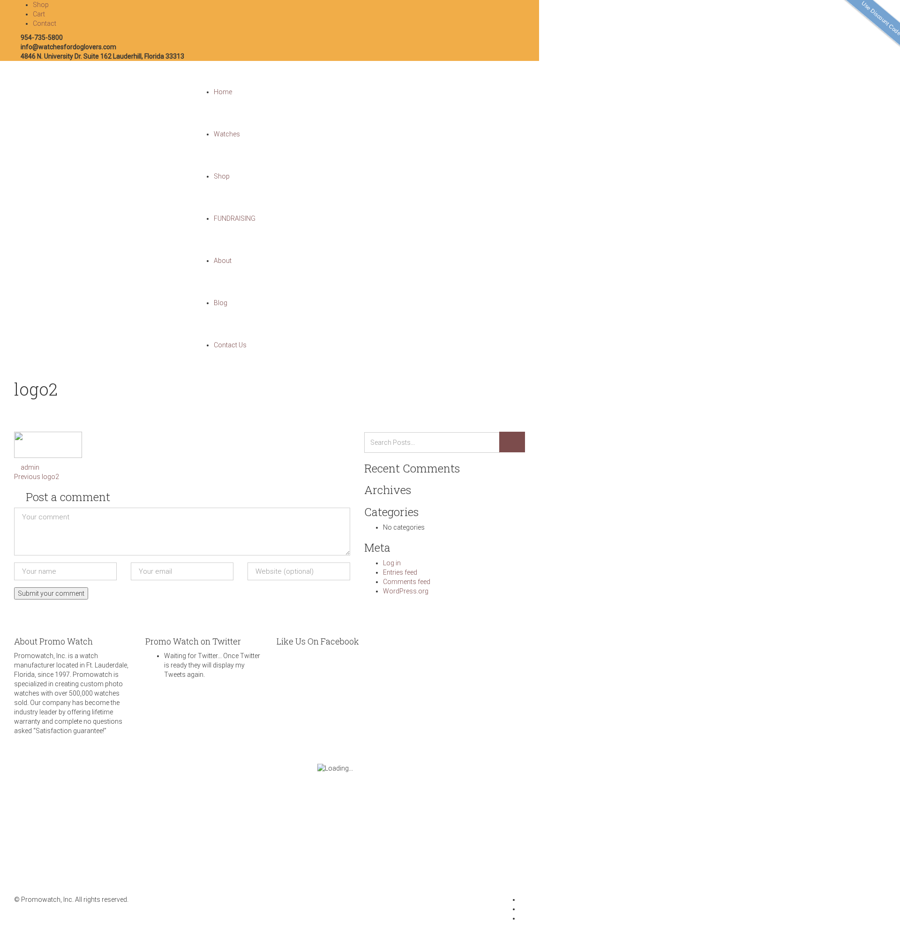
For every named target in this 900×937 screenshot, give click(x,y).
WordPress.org (405, 591)
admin (30, 467)
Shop (41, 4)
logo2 (36, 476)
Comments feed (406, 581)
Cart (39, 14)
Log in (392, 563)
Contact (44, 23)
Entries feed (400, 572)
